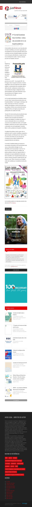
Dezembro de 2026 (10, 487)
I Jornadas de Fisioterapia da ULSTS (20, 362)
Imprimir (9, 209)
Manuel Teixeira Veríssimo (10, 472)
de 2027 (8, 489)
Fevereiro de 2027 (10, 490)
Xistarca (14, 203)
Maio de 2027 (9, 495)
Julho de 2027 (9, 498)
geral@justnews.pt (14, 266)
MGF (6, 458)
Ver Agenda (16, 400)
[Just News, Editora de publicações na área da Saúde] (16, 9)
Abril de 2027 (9, 493)
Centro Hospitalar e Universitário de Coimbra (15, 469)
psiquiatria (13, 463)
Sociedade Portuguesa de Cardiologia (13, 460)
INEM (16, 466)
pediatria (7, 466)
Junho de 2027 (9, 496)
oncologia (7, 463)
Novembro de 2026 (10, 486)
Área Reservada (22, 2)
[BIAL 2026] (16, 16)
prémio (12, 466)
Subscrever (16, 270)
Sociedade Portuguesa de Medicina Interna (14, 474)
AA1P (10, 203)
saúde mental (20, 463)
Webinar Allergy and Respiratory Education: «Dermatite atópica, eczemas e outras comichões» (19, 377)
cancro (10, 458)
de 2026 (8, 481)
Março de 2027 (9, 492)
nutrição (15, 458)
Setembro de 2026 (10, 483)
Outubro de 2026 (10, 484)
